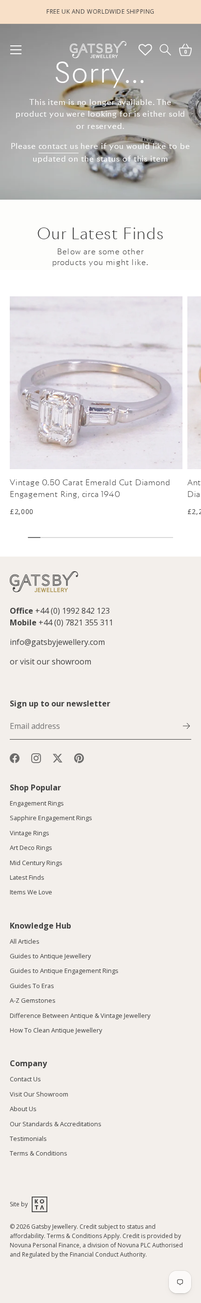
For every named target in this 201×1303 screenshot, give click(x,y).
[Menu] (20, 50)
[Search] (165, 50)
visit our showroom (55, 661)
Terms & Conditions (38, 1153)
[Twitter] (57, 757)
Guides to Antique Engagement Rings (64, 970)
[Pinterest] (79, 757)
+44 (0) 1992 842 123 (72, 610)
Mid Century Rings (36, 862)
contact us (59, 146)
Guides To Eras (32, 985)
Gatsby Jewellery (54, 1226)
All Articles (25, 941)
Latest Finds (27, 877)
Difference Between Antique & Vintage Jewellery (80, 1015)
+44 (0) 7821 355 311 (76, 622)
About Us (23, 1108)
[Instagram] (36, 757)
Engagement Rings (37, 803)
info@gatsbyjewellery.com (57, 642)
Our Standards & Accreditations (55, 1123)
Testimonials (28, 1138)
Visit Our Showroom (39, 1094)
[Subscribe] (186, 725)
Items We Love (31, 892)
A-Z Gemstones (33, 1000)
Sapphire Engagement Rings (51, 817)
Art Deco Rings (31, 847)
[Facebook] (15, 757)
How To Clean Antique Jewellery (56, 1030)
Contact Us (25, 1079)
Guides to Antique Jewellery (50, 955)
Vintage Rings (29, 832)
